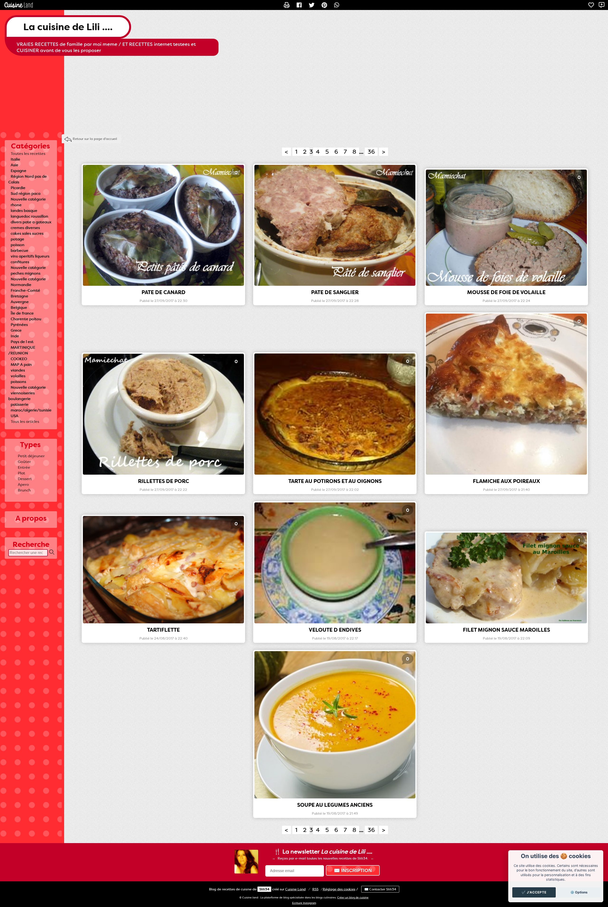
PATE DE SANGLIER (335, 292)
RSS (315, 889)
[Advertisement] (304, 94)
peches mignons (25, 273)
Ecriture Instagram (304, 903)
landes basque (24, 210)
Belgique (19, 307)
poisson (17, 244)
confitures (20, 261)
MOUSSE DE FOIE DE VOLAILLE (506, 292)
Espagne (18, 170)
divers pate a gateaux (31, 222)
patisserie (19, 404)
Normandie (21, 284)
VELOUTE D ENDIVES (335, 629)
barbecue (19, 250)
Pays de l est (22, 341)
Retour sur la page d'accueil (95, 139)
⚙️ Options (579, 892)
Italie (15, 159)
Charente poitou (26, 318)
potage (17, 239)
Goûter (24, 461)
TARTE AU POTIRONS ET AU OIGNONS (335, 481)
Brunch (24, 490)
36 (371, 151)
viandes (18, 370)
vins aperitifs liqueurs (30, 256)
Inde (15, 336)
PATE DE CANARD (163, 292)
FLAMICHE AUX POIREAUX (506, 481)
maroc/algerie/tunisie (31, 410)
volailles (18, 375)
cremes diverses (25, 227)
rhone (16, 204)
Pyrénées (19, 324)
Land (295, 889)
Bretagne (19, 296)
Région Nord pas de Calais (27, 179)
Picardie (18, 187)
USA (14, 415)
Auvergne (20, 301)
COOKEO (19, 358)
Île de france (22, 313)
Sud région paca (25, 193)
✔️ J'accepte (534, 892)
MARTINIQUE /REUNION (21, 350)
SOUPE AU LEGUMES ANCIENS (335, 805)
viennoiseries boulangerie (21, 396)
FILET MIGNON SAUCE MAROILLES (506, 629)
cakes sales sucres (27, 233)
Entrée (24, 467)
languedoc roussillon (29, 216)
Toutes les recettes (28, 153)
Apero (23, 484)
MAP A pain (21, 364)
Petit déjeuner (31, 456)
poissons (18, 381)
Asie (14, 164)
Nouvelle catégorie (28, 199)
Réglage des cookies (339, 889)
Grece (16, 330)
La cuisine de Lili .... (68, 27)
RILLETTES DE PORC (163, 481)
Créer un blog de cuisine (353, 897)
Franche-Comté (25, 290)
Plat (21, 473)
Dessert (25, 478)
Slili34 (264, 889)
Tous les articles (25, 421)
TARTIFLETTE (163, 629)
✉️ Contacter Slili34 (380, 889)
